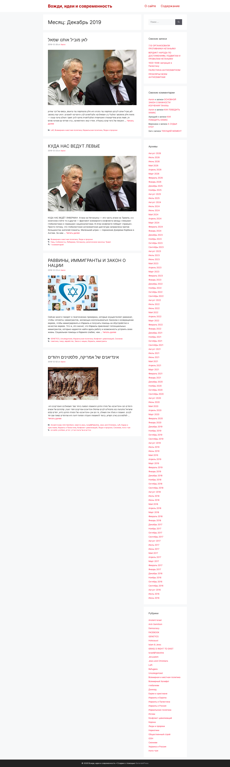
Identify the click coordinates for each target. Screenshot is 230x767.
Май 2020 (153, 406)
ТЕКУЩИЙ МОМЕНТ (171, 131)
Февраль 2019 (156, 467)
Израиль (91, 341)
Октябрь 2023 (156, 243)
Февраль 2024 (156, 227)
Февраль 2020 (156, 418)
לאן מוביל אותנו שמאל (67, 39)
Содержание (170, 6)
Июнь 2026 (154, 161)
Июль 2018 (154, 496)
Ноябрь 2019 (155, 431)
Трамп (108, 242)
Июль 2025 (154, 198)
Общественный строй (159, 734)
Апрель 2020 (155, 410)
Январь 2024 (155, 231)
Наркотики (154, 730)
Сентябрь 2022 (156, 296)
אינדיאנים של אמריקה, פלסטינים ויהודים (83, 357)
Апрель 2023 (155, 267)
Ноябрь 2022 (155, 288)
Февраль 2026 (156, 178)
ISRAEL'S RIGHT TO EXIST (161, 649)
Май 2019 (153, 455)
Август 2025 (155, 194)
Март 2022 (154, 320)
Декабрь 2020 (156, 382)
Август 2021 (155, 349)
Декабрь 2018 (155, 475)
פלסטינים (54, 430)
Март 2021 (154, 369)
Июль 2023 (154, 255)
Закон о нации (81, 341)
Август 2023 (155, 251)
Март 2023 (154, 271)
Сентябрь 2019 (156, 439)
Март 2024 (154, 222)
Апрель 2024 (155, 218)
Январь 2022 (155, 329)
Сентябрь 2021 (156, 345)
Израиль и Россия (157, 706)
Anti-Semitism (68, 425)
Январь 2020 (155, 422)
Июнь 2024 (154, 210)
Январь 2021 (155, 377)
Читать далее (73, 233)
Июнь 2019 (154, 451)
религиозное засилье (95, 242)
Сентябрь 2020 (156, 394)
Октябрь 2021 (155, 341)
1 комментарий (57, 245)
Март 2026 (154, 174)
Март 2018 (154, 512)
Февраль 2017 (155, 565)
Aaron (151, 99)
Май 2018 (153, 504)
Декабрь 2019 (155, 426)
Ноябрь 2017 (155, 528)
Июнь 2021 (154, 357)
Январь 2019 (155, 471)
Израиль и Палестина (67, 428)
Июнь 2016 (154, 598)
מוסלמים (61, 430)
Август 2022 (155, 300)
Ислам (152, 714)
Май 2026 (153, 165)
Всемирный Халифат (159, 681)
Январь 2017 (155, 569)
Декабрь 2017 (155, 524)
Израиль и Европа (158, 697)
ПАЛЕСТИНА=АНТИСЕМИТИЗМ (164, 70)
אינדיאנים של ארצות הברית (81, 430)
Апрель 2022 (155, 316)
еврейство (69, 341)
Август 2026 (155, 153)
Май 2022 (153, 312)
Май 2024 (153, 214)
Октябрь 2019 (155, 435)
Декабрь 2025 (156, 186)
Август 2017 (155, 541)
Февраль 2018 (155, 516)
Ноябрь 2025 (155, 190)
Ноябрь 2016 (155, 577)
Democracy (154, 628)
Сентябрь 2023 (156, 247)
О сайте (150, 6)
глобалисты (60, 242)
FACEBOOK (154, 632)
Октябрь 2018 (155, 484)
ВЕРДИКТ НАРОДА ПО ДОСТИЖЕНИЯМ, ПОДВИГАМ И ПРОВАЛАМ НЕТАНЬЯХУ (164, 55)
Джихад (153, 689)
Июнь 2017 (154, 549)
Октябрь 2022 (155, 292)
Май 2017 (153, 553)
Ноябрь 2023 (155, 239)
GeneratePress (142, 763)
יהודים (68, 430)
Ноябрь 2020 (155, 386)
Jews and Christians (108, 425)
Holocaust (153, 640)
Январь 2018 (155, 520)
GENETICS (55, 339)
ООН (151, 738)
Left (52, 130)
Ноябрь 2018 (155, 479)
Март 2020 (154, 414)
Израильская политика (92, 130)
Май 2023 (153, 263)
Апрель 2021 (155, 365)
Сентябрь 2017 (156, 537)
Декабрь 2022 (156, 284)
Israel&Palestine (92, 425)
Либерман (71, 242)
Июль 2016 (154, 594)
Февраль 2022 (156, 324)
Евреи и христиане (158, 693)
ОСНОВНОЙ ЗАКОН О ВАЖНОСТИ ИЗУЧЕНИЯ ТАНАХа (162, 102)
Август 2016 (155, 590)
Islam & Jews (80, 425)
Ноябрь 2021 (155, 337)
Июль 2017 (154, 545)
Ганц (53, 242)
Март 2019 (154, 463)
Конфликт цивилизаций (104, 339)
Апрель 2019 (155, 459)
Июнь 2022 (154, 308)
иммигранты (101, 341)
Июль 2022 (154, 304)
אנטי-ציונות (126, 428)
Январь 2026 (155, 182)
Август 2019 (155, 443)
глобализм (154, 685)
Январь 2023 (155, 280)
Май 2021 (153, 361)
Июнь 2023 (154, 259)
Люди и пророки (110, 130)
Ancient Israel (56, 425)
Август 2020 (155, 398)
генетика (54, 341)
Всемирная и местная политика (68, 130)
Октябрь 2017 (155, 532)
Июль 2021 (154, 353)
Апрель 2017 (155, 557)
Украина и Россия (157, 746)
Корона (152, 722)
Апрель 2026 (155, 169)
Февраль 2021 (155, 373)
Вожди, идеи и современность (80, 6)
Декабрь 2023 (156, 235)
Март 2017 (154, 561)
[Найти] (178, 22)
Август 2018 (155, 492)
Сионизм (119, 339)
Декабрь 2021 (155, 333)
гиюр (61, 341)
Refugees (153, 669)
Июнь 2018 (154, 500)
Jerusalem (153, 657)
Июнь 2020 (154, 402)
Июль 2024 (154, 206)
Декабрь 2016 (155, 573)
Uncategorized (66, 339)
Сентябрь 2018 (156, 488)
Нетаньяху (80, 242)
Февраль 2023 (156, 276)
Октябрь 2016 (155, 581)
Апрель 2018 (155, 508)
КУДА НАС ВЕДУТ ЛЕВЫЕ (74, 146)
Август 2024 (155, 202)
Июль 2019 (154, 447)
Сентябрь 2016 (156, 586)
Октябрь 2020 (156, 390)
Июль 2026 (154, 157)
